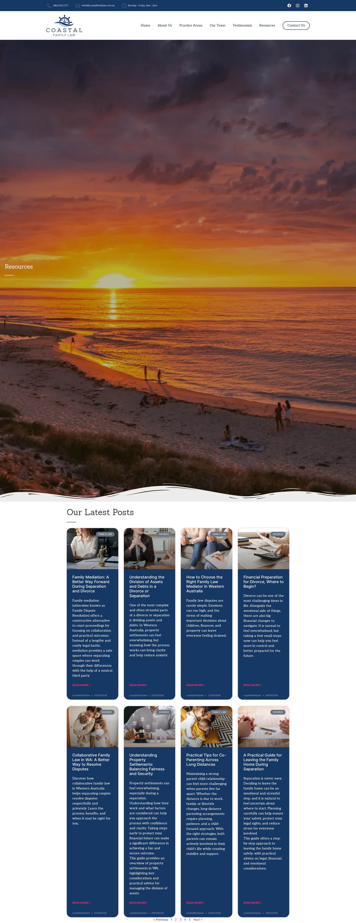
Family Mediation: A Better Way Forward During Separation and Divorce (90, 584)
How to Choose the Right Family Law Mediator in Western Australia (205, 584)
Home (145, 25)
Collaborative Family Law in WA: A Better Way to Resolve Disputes (91, 762)
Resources (267, 25)
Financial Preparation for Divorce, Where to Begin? (263, 582)
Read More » (81, 685)
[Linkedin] (306, 5)
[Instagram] (297, 5)
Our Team (217, 25)
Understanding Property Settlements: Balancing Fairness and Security (146, 764)
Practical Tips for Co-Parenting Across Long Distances (206, 760)
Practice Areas (190, 25)
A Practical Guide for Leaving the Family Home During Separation (262, 762)
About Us (165, 25)
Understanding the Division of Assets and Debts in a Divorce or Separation (146, 586)
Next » (198, 919)
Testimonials (242, 25)
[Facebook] (289, 5)
